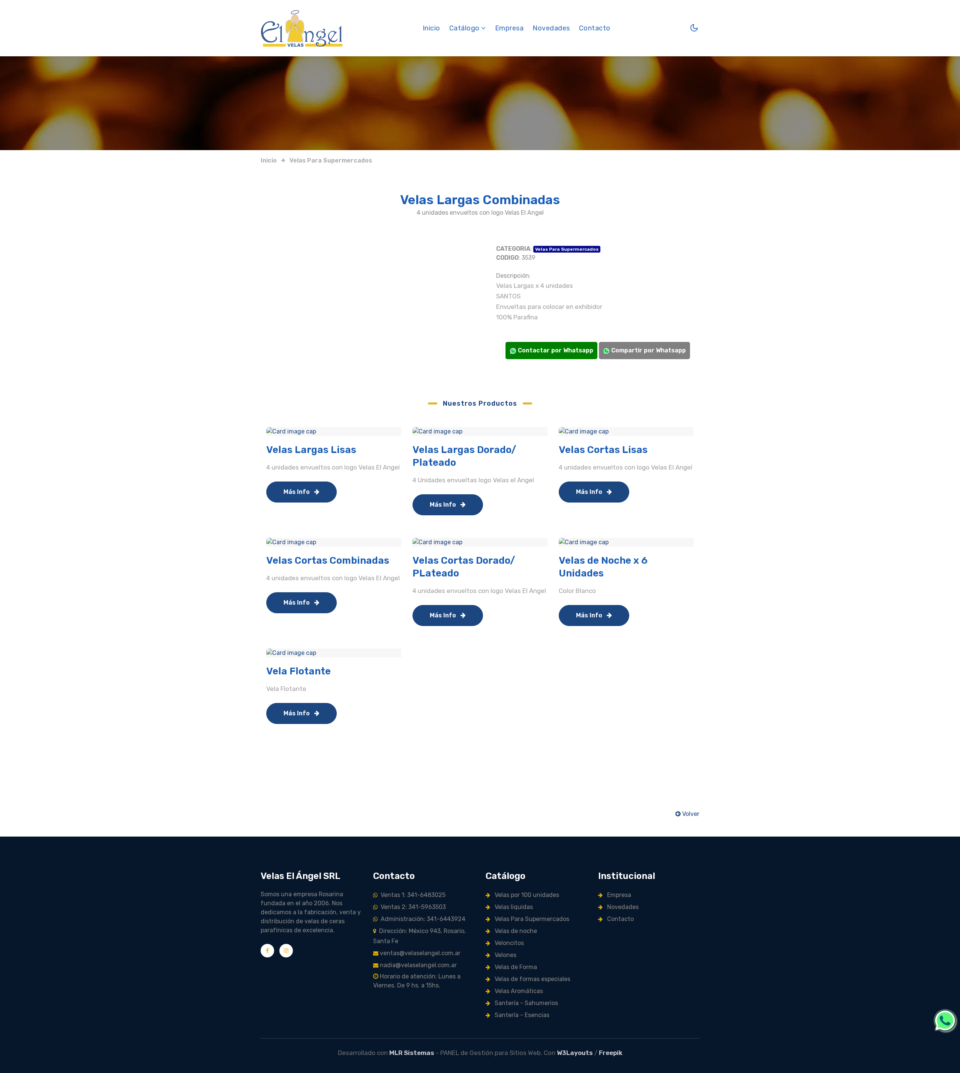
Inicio (431, 28)
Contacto (594, 28)
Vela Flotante (298, 671)
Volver (690, 813)
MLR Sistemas (411, 1052)
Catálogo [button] (465, 28)
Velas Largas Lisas (311, 450)
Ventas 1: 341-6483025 (412, 894)
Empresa (509, 28)
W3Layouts (575, 1052)
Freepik (610, 1052)
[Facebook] (267, 950)
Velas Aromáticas (518, 991)
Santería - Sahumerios (525, 1003)
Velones (504, 955)
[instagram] (286, 950)
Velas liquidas (513, 906)
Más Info (297, 491)
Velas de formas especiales (531, 979)
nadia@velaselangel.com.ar (417, 965)
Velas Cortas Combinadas (327, 560)
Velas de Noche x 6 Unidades (603, 567)
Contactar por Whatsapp (554, 350)
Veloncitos (508, 943)
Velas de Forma (515, 967)
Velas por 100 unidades (526, 894)
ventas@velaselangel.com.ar (419, 953)
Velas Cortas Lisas (603, 450)
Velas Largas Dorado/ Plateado (464, 456)
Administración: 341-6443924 (421, 919)
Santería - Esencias (521, 1015)
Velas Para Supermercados (331, 160)
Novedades (551, 28)
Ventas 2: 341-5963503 (412, 906)
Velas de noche (515, 931)
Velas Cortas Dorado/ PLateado (463, 567)
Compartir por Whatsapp (648, 350)
